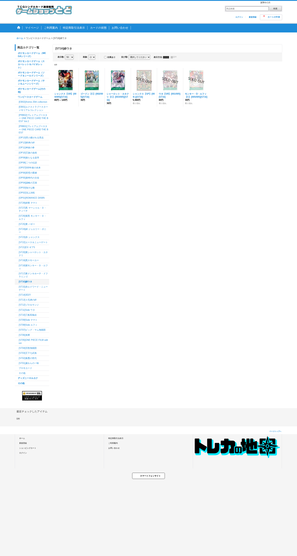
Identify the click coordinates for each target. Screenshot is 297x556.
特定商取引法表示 (115, 438)
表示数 (61, 57)
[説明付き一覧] (174, 57)
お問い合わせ (114, 448)
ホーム (22, 438)
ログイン (239, 17)
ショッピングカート (27, 448)
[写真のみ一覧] (167, 57)
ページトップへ (275, 431)
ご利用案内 (113, 443)
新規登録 (252, 17)
